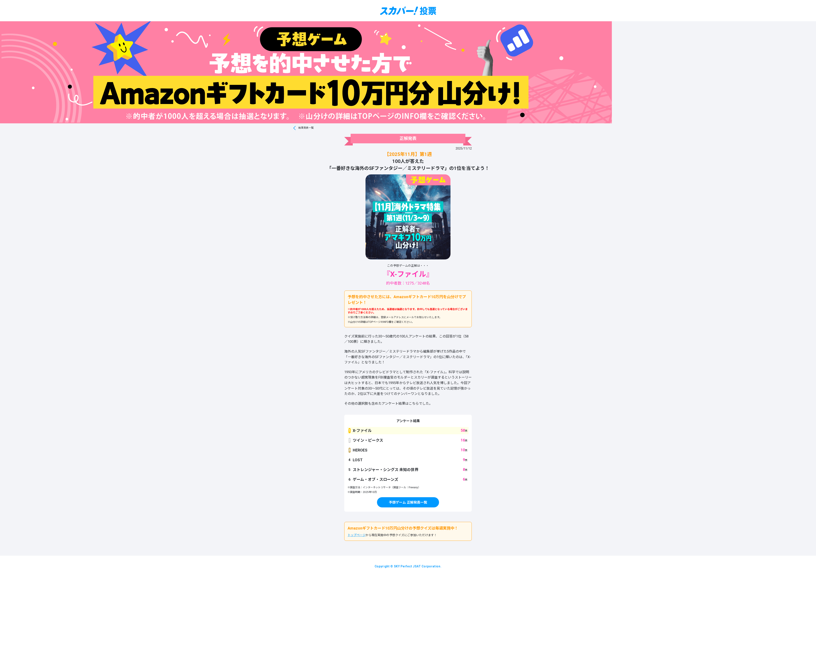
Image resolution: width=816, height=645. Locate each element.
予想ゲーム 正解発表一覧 (408, 502)
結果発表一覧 (306, 127)
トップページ (357, 535)
